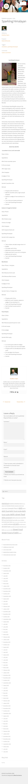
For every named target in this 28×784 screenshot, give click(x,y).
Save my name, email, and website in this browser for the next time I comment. (13, 465)
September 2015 (7, 682)
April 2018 (5, 632)
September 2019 (7, 596)
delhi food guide (16, 511)
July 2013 (5, 749)
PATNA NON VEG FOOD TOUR (9, 554)
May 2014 (5, 723)
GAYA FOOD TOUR (7, 549)
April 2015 (5, 695)
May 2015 (5, 693)
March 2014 (5, 728)
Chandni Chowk (10, 506)
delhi (20, 508)
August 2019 (6, 598)
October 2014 (6, 710)
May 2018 (5, 629)
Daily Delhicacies (6, 41)
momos (24, 522)
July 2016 (5, 657)
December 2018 (6, 611)
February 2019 (6, 606)
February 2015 (6, 700)
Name (5, 442)
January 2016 (6, 672)
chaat (3, 506)
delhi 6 (24, 508)
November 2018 (6, 614)
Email (5, 449)
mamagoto (21, 522)
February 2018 (6, 637)
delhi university (7, 518)
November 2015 (6, 677)
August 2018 (6, 621)
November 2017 (6, 642)
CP (18, 508)
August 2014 (6, 716)
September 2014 (7, 713)
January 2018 (6, 639)
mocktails (4, 46)
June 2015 (5, 690)
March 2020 (5, 583)
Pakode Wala (20, 402)
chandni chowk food (19, 506)
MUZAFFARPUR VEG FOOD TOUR (10, 544)
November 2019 (6, 591)
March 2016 (5, 667)
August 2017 (6, 647)
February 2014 (6, 731)
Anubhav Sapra (5, 35)
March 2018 (5, 634)
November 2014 (6, 708)
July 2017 (5, 649)
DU (3, 520)
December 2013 (6, 736)
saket (11, 530)
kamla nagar (6, 522)
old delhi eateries (22, 524)
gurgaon (19, 520)
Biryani (24, 503)
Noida (3, 524)
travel (20, 533)
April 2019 (5, 604)
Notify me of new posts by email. (13, 480)
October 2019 (6, 593)
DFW (24, 517)
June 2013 (5, 751)
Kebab (11, 522)
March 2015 (5, 698)
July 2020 (5, 576)
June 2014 (5, 721)
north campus (8, 524)
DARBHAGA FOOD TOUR (8, 547)
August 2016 (6, 654)
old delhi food (6, 527)
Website (6, 456)
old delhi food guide (14, 526)
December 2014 (6, 705)
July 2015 (5, 688)
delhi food (5, 511)
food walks (15, 520)
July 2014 (5, 718)
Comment (7, 421)
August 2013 (6, 746)
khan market (17, 522)
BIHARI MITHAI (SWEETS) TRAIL (9, 552)
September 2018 (7, 619)
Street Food (18, 529)
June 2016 (5, 660)
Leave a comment (6, 52)
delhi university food (18, 517)
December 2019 (6, 588)
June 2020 (5, 578)
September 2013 (7, 744)
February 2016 (6, 670)
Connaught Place (12, 508)
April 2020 (5, 581)
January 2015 (6, 703)
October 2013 (6, 741)
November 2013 (6, 739)
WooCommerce (18, 775)
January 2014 (6, 733)
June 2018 (5, 626)
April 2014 (5, 726)
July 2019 (5, 601)
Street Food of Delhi (10, 532)
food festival (9, 520)
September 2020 (7, 570)
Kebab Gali (7, 402)
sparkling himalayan (12, 46)
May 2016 (5, 662)
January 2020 (6, 586)
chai (5, 506)
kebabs (13, 522)
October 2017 (6, 644)
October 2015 (6, 680)
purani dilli (8, 529)
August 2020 (6, 573)
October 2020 (6, 568)
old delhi (16, 524)
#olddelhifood (12, 503)
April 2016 (5, 665)
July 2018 (5, 624)
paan (5, 529)
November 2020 (6, 565)
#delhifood (5, 503)
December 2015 (6, 675)
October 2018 (6, 616)
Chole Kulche (4, 508)
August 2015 (6, 685)
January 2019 (6, 609)
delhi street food (17, 514)
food (5, 520)
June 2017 (5, 652)
